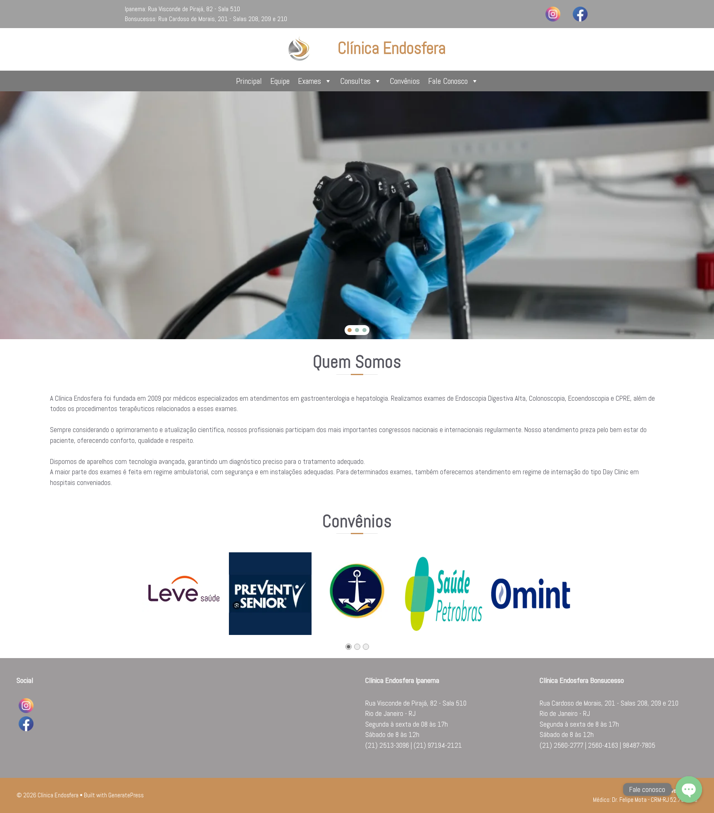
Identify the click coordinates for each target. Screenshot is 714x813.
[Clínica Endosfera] (300, 48)
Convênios (405, 81)
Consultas (355, 81)
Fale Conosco (448, 81)
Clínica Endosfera (392, 48)
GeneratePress (126, 795)
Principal (249, 81)
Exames (309, 81)
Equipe (280, 81)
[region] (357, 215)
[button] (349, 330)
